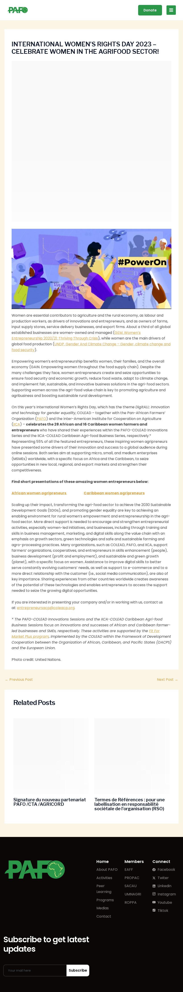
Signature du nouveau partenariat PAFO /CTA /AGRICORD (49, 802)
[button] (150, 10)
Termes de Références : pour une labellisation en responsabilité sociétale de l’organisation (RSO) (129, 804)
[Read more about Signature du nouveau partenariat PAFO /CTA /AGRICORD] (51, 756)
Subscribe (78, 970)
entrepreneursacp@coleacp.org (46, 607)
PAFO (41, 418)
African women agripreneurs (39, 493)
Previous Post (19, 679)
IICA (16, 424)
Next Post (167, 679)
